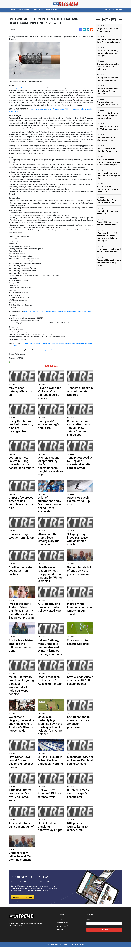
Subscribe (104, 930)
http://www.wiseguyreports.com (44, 350)
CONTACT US (51, 10)
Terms (59, 919)
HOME (13, 10)
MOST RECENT (24, 10)
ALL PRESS (38, 10)
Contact (60, 929)
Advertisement (62, 926)
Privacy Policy (62, 923)
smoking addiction (17, 88)
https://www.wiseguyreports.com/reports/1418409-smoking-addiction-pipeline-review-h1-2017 (58, 311)
